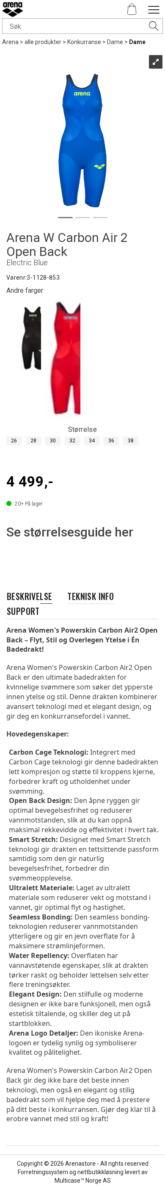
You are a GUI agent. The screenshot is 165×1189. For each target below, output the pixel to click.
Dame (115, 42)
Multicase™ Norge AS (83, 1180)
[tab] (29, 596)
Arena (10, 42)
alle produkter (43, 42)
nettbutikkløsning (100, 1172)
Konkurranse (84, 42)
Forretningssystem (43, 1172)
